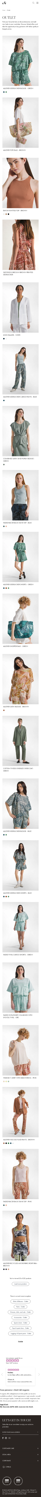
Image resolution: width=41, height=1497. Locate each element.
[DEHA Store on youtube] (9, 1438)
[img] (21, 1360)
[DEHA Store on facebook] (2, 1438)
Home (3, 10)
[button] (2, 1374)
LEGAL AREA (6, 1454)
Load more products (20, 1284)
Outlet (8, 10)
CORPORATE (6, 1461)
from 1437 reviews (12, 1363)
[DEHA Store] (4, 3)
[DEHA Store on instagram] (6, 1438)
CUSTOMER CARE (8, 1448)
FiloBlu (24, 1494)
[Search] (33, 3)
